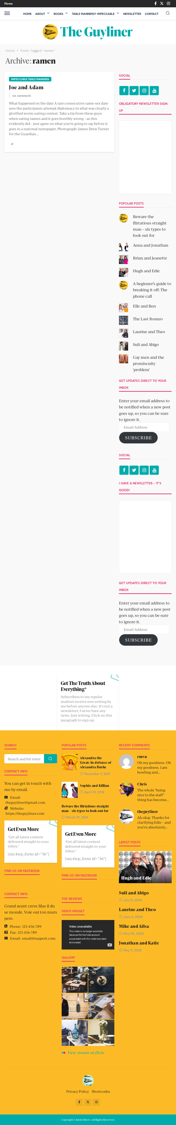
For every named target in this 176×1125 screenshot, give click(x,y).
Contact (151, 14)
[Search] (168, 13)
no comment (21, 95)
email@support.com (38, 938)
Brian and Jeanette (150, 258)
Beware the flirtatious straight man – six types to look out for (85, 808)
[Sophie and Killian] (70, 790)
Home (8, 3)
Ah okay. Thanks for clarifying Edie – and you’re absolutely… (154, 822)
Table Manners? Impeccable (93, 14)
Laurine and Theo (149, 331)
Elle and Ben (144, 306)
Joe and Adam (26, 87)
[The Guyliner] (88, 32)
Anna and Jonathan (150, 245)
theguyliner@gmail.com (25, 802)
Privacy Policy (77, 1091)
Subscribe (138, 437)
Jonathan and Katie (139, 943)
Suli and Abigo (146, 344)
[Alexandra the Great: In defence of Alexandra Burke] (70, 762)
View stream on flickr (85, 1052)
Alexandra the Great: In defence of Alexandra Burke (95, 762)
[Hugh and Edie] (145, 867)
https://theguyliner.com (25, 813)
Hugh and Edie (146, 270)
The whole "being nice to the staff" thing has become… (153, 795)
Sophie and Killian (94, 785)
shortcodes (101, 1091)
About (40, 14)
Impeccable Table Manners (30, 79)
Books (58, 14)
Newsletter (132, 14)
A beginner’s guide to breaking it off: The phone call (152, 290)
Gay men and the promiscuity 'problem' (148, 363)
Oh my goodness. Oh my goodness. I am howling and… (154, 767)
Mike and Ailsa (134, 926)
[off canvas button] (7, 13)
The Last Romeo (148, 318)
